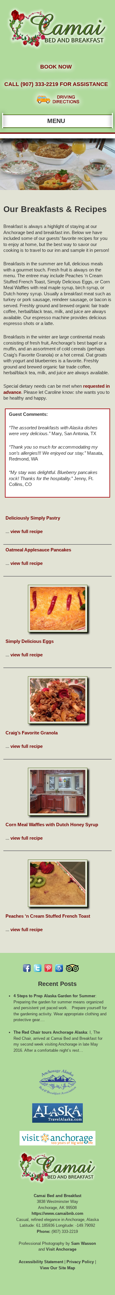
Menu (56, 121)
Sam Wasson (83, 1243)
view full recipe (26, 531)
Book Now (56, 67)
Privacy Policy (80, 1262)
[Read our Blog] (59, 968)
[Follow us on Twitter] (37, 968)
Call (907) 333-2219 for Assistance (56, 84)
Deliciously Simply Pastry (33, 518)
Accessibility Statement (41, 1262)
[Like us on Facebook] (27, 968)
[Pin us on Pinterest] (48, 968)
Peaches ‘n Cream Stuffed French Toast (48, 916)
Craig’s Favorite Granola (32, 732)
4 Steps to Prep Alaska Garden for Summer (54, 996)
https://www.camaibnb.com (57, 1213)
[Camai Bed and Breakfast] (58, 52)
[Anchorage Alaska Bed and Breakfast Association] (57, 1097)
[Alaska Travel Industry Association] (57, 1124)
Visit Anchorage (61, 1249)
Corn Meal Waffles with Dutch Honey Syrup (52, 824)
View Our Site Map (57, 1268)
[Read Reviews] (72, 968)
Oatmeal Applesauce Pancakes (38, 549)
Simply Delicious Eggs (30, 641)
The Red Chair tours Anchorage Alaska (50, 1032)
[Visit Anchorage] (57, 1147)
